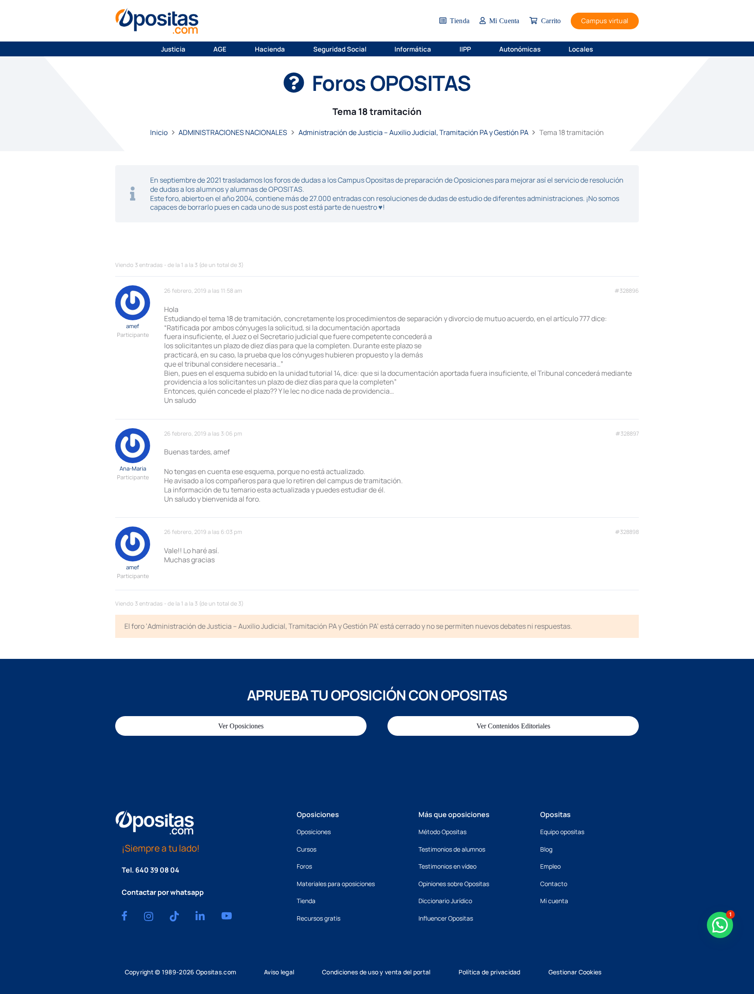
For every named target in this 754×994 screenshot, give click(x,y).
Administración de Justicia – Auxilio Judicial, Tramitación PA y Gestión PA (413, 132)
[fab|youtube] (226, 916)
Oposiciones (314, 832)
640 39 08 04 (157, 870)
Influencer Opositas (445, 918)
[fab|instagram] (148, 916)
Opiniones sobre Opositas (453, 884)
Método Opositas (442, 832)
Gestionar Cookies (575, 972)
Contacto (553, 884)
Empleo (550, 866)
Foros (304, 866)
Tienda (306, 901)
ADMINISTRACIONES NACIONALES (232, 132)
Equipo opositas (562, 832)
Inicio (159, 132)
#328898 (627, 532)
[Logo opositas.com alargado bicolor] (157, 20)
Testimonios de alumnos (451, 849)
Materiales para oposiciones (336, 884)
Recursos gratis (318, 918)
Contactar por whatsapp (163, 892)
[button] (191, 49)
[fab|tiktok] (174, 916)
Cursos (306, 849)
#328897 (627, 433)
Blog (546, 849)
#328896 (626, 290)
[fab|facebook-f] (124, 916)
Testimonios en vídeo (447, 866)
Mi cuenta (554, 901)
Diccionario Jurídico (445, 901)
